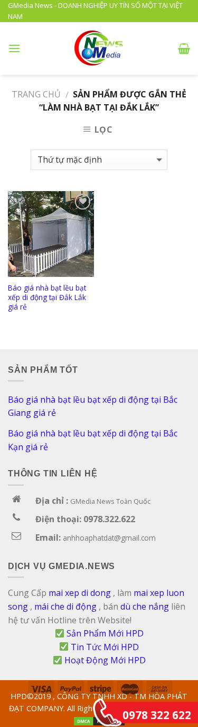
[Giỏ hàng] (184, 48)
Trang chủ (36, 94)
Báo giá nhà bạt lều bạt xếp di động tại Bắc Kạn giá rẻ (92, 440)
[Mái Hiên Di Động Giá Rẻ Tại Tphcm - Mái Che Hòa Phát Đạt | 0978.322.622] (99, 48)
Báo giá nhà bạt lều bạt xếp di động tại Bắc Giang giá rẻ (92, 406)
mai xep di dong (80, 593)
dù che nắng (144, 606)
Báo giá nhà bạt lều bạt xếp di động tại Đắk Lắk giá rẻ (47, 297)
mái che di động (65, 606)
